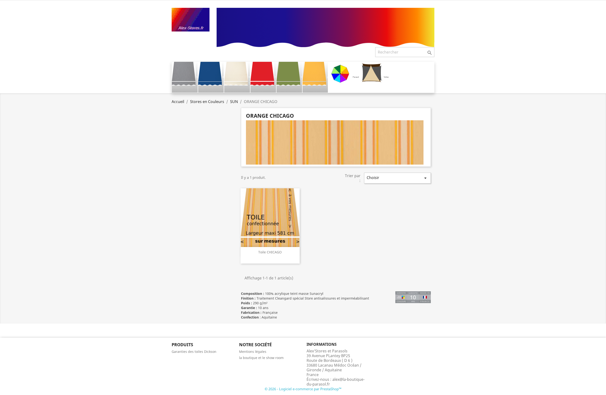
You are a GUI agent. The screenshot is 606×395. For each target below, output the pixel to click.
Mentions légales (252, 351)
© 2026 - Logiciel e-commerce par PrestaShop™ (303, 388)
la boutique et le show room (261, 357)
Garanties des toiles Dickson (194, 351)
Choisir (397, 178)
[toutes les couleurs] (325, 27)
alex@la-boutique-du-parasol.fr (336, 382)
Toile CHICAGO (270, 252)
